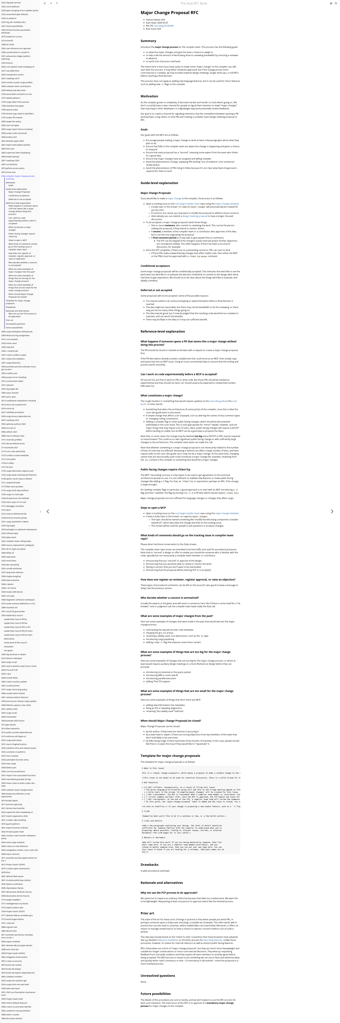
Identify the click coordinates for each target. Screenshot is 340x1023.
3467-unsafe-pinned (10, 685)
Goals (10, 185)
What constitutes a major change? (19, 228)
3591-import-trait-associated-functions (18, 775)
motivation (8, 646)
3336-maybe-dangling (11, 576)
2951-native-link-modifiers (13, 359)
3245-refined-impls (9, 533)
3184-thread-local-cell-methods (15, 498)
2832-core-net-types (10, 125)
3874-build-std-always (11, 969)
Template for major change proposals (18, 302)
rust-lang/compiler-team (187, 203)
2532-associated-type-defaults (14, 14)
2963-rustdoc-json (9, 373)
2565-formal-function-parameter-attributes (16, 31)
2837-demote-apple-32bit (12, 141)
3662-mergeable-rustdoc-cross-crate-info (19, 850)
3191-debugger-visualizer (12, 506)
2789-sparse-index (9, 109)
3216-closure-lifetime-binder (14, 513)
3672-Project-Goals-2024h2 (13, 864)
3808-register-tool (9, 927)
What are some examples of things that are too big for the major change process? (21, 278)
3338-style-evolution (10, 580)
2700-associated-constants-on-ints (16, 94)
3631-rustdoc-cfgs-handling (13, 820)
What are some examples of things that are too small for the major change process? (22, 288)
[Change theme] (51, 3)
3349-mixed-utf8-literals (12, 592)
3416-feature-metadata (11, 658)
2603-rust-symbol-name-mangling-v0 (17, 66)
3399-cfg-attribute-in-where (13, 654)
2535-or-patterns (8, 18)
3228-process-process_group (14, 517)
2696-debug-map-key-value (13, 90)
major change (174, 198)
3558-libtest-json (8, 767)
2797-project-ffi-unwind (11, 117)
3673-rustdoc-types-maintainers (15, 868)
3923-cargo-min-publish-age (14, 980)
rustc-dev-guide (217, 401)
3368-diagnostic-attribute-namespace (18, 599)
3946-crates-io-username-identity (16, 1006)
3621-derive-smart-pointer (13, 808)
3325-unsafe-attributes (11, 568)
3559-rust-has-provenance (13, 771)
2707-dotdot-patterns (10, 98)
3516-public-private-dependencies (16, 732)
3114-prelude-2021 (9, 447)
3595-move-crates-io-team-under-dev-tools (18, 784)
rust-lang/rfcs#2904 (164, 25)
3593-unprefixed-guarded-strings (16, 779)
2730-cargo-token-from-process (15, 102)
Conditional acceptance (18, 195)
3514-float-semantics (10, 728)
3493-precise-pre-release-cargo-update (18, 701)
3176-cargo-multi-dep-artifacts (15, 490)
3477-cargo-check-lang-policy (14, 689)
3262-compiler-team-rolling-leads (16, 541)
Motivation (10, 182)
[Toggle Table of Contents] (45, 3)
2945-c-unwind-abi (9, 351)
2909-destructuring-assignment (15, 335)
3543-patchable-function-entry (15, 759)
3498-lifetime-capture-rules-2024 (16, 705)
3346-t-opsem (7, 584)
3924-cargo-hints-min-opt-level (15, 984)
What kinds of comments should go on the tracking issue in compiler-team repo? (22, 247)
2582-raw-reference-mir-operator (16, 48)
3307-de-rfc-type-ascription (13, 549)
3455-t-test (6, 674)
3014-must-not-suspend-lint (13, 404)
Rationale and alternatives (17, 311)
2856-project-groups (10, 156)
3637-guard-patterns (10, 824)
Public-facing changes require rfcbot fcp (21, 235)
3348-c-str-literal (8, 588)
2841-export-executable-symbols (15, 145)
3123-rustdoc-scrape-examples (15, 455)
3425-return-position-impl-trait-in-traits (19, 666)
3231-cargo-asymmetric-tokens (15, 521)
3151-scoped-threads (10, 482)
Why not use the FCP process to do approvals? (22, 315)
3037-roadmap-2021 (10, 420)
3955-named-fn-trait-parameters (15, 1010)
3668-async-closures (10, 854)
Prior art (9, 320)
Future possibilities (14, 327)
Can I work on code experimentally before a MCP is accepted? (22, 221)
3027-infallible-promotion (12, 412)
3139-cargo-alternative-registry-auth (17, 471)
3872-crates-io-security (11, 961)
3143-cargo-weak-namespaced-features (19, 475)
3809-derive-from (9, 931)
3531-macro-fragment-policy (14, 744)
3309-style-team (8, 557)
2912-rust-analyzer (9, 339)
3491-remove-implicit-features (14, 697)
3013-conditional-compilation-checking (18, 400)
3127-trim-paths (8, 459)
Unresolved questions (15, 324)
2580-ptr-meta (7, 44)
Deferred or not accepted (19, 199)
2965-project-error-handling (13, 377)
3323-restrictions (8, 560)
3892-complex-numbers (11, 976)
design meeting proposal (194, 216)
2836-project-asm (9, 137)
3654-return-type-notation (13, 842)
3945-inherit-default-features (14, 1003)
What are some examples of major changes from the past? (21, 270)
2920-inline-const (9, 343)
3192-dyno (6, 510)
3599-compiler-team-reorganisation (17, 790)
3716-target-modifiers (11, 899)
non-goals (8, 650)
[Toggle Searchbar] (57, 3)
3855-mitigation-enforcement (14, 957)
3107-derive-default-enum (13, 443)
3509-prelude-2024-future (12, 720)
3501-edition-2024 (9, 709)
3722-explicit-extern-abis (12, 907)
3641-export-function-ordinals (14, 827)
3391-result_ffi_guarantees (13, 611)
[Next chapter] (332, 511)
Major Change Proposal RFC (169, 12)
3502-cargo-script (9, 713)
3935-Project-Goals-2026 (12, 999)
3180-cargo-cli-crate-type (12, 494)
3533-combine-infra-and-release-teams (18, 748)
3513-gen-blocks (8, 724)
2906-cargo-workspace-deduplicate (17, 331)
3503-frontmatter (9, 717)
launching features (213, 940)
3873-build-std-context (11, 965)
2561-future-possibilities (12, 26)
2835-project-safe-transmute (14, 133)
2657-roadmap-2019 (10, 78)
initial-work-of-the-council (15, 642)
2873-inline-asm (8, 172)
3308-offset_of (7, 553)
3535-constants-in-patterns (13, 752)
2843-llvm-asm (7, 148)
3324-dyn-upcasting (10, 564)
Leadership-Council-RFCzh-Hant (18, 635)
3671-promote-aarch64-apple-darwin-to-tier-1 (19, 859)
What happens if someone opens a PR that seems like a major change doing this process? (23, 210)
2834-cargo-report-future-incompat (17, 129)
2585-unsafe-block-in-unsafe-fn (15, 52)
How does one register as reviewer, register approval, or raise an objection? (21, 256)
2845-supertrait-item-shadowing (15, 152)
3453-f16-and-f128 (9, 670)
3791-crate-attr (8, 923)
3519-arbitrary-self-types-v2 (13, 736)
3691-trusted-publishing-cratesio (16, 880)
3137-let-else (7, 467)
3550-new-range (8, 763)
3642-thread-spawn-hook (12, 831)
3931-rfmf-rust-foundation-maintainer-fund (18, 993)
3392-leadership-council (12, 615)
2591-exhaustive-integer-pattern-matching (16, 57)
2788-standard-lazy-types (12, 106)
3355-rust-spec (8, 596)
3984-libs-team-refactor (11, 1018)
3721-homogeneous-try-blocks (14, 903)
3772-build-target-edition (12, 919)
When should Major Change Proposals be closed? (20, 295)
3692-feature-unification (12, 884)
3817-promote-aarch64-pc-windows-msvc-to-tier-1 (17, 936)
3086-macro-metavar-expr (12, 436)
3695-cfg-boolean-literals (12, 888)
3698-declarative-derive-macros (15, 896)
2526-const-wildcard (10, 6)
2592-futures (7, 63)
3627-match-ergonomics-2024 (14, 816)
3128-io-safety (7, 463)
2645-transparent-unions (12, 74)
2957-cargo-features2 (10, 362)
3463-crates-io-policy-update (14, 681)
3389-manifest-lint (9, 607)
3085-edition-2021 (9, 432)
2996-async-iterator (10, 393)
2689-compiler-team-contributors (16, 86)
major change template (227, 203)
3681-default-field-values (12, 876)
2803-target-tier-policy (11, 121)
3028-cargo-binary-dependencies (16, 416)
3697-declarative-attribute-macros (16, 892)
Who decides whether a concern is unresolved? (22, 264)
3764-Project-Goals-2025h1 (13, 911)
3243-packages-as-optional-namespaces (19, 529)
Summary (10, 179)
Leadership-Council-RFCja (15, 619)
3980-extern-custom (10, 1014)
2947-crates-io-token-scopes (13, 355)
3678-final (5, 872)
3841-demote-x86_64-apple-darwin (16, 945)
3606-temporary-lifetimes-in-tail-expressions (15, 795)
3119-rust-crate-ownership (13, 451)
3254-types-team (8, 537)
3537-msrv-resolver (9, 756)
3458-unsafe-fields (9, 678)
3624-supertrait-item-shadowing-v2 (17, 812)
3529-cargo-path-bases (11, 740)
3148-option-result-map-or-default (16, 478)
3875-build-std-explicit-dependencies (18, 972)
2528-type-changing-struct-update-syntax (19, 10)
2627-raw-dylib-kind (10, 70)
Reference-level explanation (18, 203)
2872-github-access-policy (12, 168)
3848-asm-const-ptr (10, 949)
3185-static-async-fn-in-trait (13, 502)
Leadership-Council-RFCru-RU (17, 627)
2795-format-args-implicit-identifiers (17, 113)
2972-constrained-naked (12, 381)
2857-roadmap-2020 (10, 160)
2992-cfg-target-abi (9, 389)
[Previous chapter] (48, 511)
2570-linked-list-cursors (11, 36)
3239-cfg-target (8, 525)
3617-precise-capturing (11, 804)
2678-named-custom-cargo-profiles (17, 82)
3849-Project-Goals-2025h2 (13, 953)
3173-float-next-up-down (12, 486)
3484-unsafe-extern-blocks (13, 693)
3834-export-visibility (10, 941)
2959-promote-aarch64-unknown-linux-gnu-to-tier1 (18, 368)
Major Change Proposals (19, 192)
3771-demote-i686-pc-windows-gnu (17, 915)
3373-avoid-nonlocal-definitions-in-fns (18, 603)
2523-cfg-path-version (11, 2)
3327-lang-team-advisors (12, 572)
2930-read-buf (7, 347)
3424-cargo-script (9, 662)
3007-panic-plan (8, 396)
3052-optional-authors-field (13, 424)
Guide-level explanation (16, 189)
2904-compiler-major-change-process (18, 176)
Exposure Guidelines (168, 940)
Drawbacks (11, 307)
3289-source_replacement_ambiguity (17, 545)
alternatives (9, 638)
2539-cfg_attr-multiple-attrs (13, 22)
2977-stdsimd (7, 385)
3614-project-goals (9, 800)
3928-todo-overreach (10, 988)
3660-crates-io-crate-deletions (14, 846)
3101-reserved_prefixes (11, 439)
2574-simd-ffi (7, 40)
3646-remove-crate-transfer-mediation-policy (18, 837)
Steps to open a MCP (17, 240)
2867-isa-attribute (9, 164)
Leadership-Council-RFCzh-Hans (18, 631)
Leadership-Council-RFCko (15, 623)
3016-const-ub (7, 408)
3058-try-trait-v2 (8, 428)
